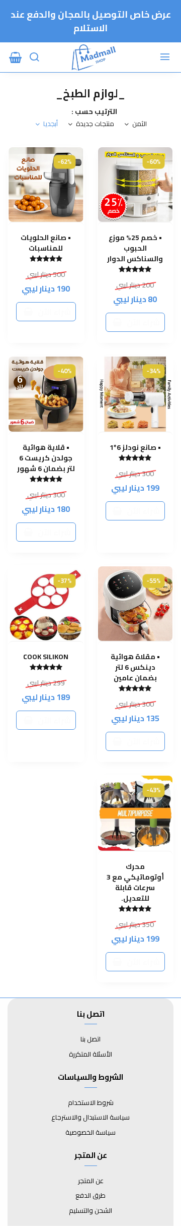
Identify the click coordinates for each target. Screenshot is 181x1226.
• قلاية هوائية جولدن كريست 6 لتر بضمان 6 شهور (46, 458)
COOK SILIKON (45, 657)
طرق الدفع (90, 1196)
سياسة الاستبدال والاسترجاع (90, 1118)
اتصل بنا (90, 1039)
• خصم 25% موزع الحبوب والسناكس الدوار (135, 248)
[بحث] (35, 57)
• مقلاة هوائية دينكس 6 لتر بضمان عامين (135, 667)
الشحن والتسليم (90, 1211)
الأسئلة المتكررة (90, 1054)
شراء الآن (143, 322)
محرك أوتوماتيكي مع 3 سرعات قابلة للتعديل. (135, 882)
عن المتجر (91, 1181)
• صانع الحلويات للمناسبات (46, 243)
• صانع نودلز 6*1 (135, 447)
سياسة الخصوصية (90, 1133)
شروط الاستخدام (91, 1103)
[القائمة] (165, 57)
